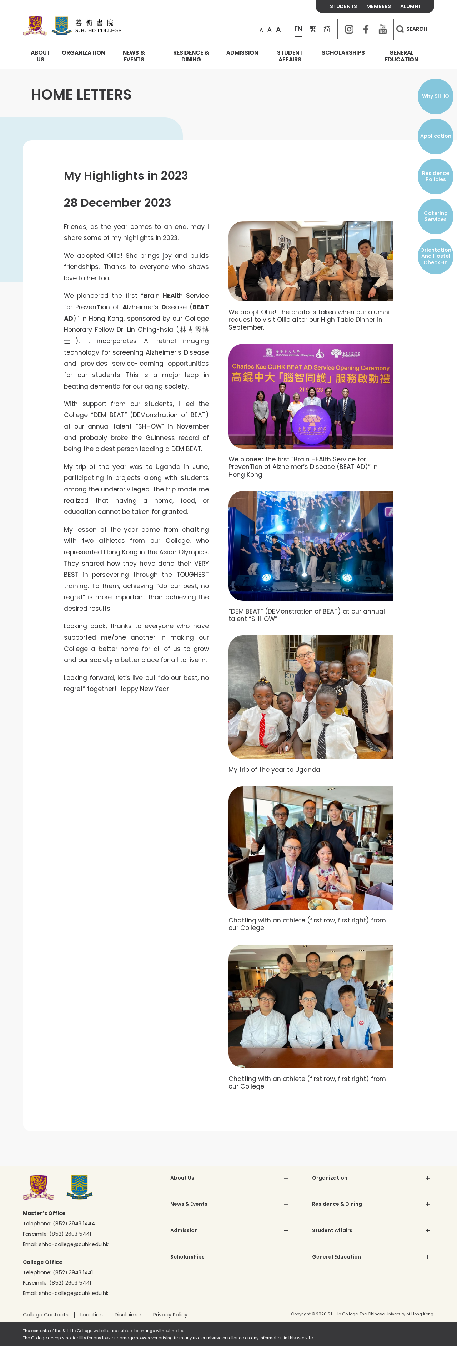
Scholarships (343, 53)
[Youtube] (383, 29)
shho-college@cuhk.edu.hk (74, 1244)
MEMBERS (378, 6)
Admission (242, 53)
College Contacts (46, 1314)
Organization (83, 53)
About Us (40, 56)
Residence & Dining (191, 56)
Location (91, 1314)
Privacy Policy (170, 1314)
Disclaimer (128, 1314)
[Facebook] (366, 29)
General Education (401, 56)
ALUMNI (410, 6)
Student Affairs (290, 56)
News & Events (134, 56)
